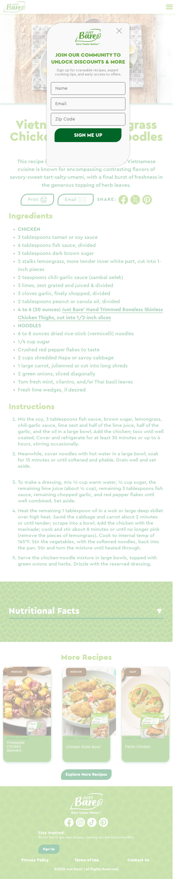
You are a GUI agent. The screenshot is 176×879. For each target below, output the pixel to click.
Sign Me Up (88, 135)
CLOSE (121, 30)
